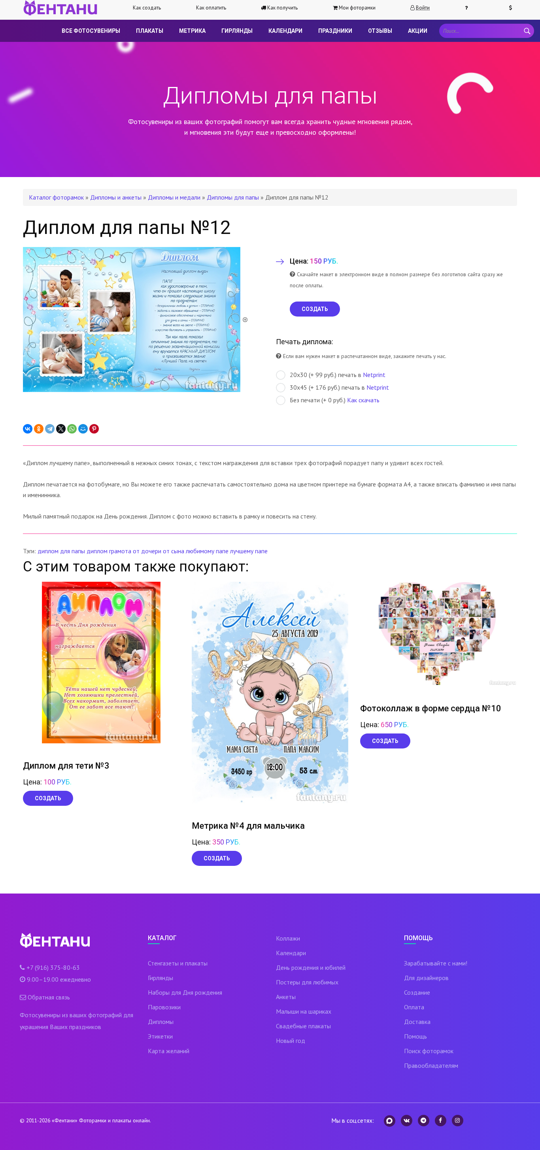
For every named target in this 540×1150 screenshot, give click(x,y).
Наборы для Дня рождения (185, 992)
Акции (417, 31)
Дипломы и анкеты (116, 197)
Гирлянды (237, 31)
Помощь (415, 1036)
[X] (61, 429)
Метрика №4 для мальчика (248, 826)
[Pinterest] (94, 429)
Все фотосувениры (91, 31)
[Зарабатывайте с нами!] (514, 8)
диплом (97, 551)
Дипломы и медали (174, 197)
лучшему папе (249, 551)
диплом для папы (61, 551)
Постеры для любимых (307, 982)
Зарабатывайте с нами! (435, 963)
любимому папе (207, 551)
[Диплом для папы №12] (135, 319)
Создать (48, 798)
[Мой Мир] (83, 429)
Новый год (290, 1040)
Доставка (417, 1022)
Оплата (414, 1007)
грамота (120, 551)
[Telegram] (50, 429)
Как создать (147, 7)
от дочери (147, 551)
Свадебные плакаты (303, 1026)
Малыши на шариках (303, 1011)
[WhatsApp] (72, 429)
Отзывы (380, 31)
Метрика (192, 31)
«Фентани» (64, 1120)
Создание (417, 992)
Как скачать (363, 400)
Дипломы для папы (233, 197)
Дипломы (161, 1022)
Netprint (374, 375)
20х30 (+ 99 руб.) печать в (337, 375)
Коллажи (288, 938)
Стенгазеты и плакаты (178, 963)
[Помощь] (469, 8)
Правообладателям (431, 1065)
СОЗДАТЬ (315, 309)
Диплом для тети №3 (66, 766)
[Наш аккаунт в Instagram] (457, 1120)
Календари (285, 31)
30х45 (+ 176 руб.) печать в (339, 387)
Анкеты (286, 997)
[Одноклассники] (38, 429)
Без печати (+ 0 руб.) (335, 400)
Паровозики (164, 1007)
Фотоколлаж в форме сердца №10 (430, 708)
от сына (173, 551)
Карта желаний (168, 1051)
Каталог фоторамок (56, 197)
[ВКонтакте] (27, 429)
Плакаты (149, 31)
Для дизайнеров (426, 978)
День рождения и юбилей (311, 967)
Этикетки (160, 1036)
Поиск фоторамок (428, 1051)
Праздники (335, 31)
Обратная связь (49, 997)
